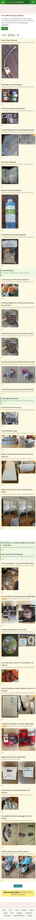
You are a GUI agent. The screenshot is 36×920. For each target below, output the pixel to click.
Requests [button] (12, 35)
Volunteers (7, 915)
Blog (12, 913)
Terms (17, 910)
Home (4, 910)
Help (10, 910)
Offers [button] (4, 35)
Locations (19, 913)
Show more (18, 886)
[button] (33, 2)
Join (4, 28)
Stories (31, 910)
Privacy (24, 910)
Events (5, 913)
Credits (30, 915)
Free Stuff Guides (19, 915)
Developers (29, 913)
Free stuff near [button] (12, 15)
